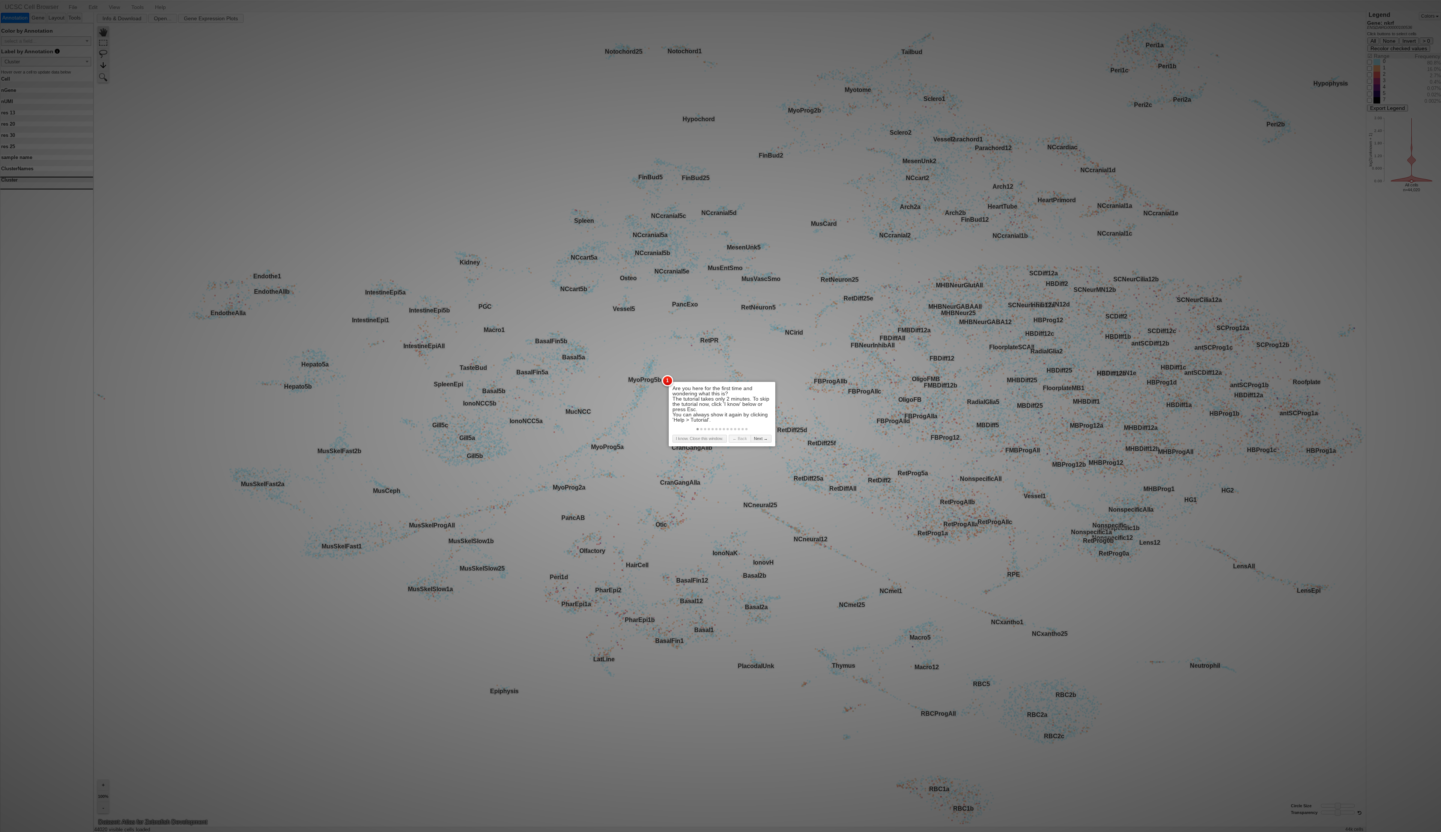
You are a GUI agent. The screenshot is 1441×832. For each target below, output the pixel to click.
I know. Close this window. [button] (699, 438)
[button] (697, 429)
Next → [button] (761, 438)
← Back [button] (740, 438)
